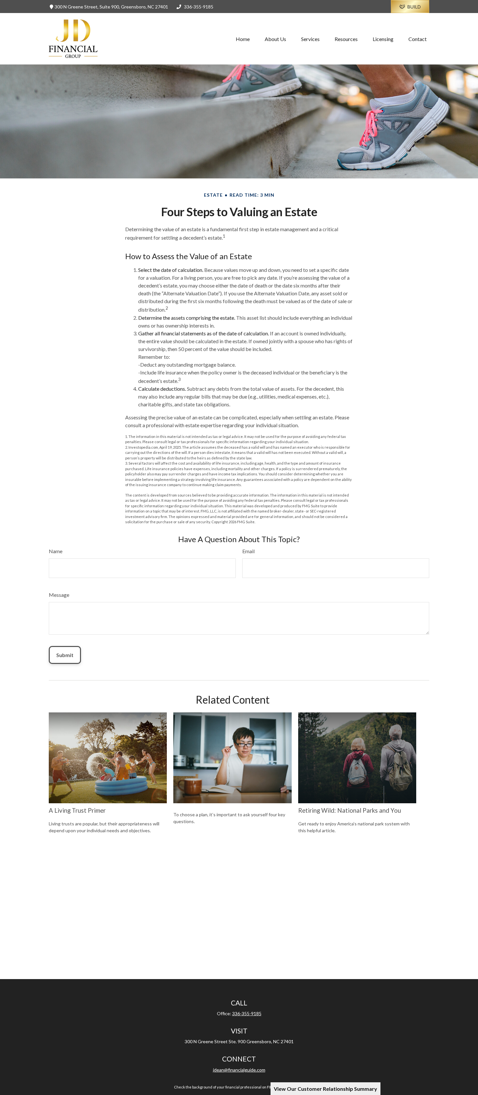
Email (248, 551)
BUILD (414, 6)
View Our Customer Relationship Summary (325, 1089)
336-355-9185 (198, 6)
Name (55, 551)
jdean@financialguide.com (239, 1070)
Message (59, 595)
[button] (242, 39)
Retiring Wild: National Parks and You (349, 810)
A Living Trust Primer (77, 810)
